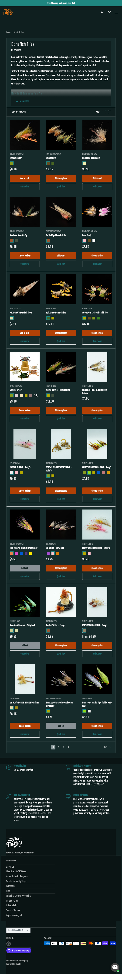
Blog (8, 891)
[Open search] (102, 12)
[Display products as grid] (104, 112)
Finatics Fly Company (17, 154)
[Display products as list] (109, 112)
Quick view (24, 186)
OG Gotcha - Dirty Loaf (55, 548)
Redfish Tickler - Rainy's (55, 625)
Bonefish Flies (19, 32)
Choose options (61, 178)
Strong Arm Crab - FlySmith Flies (95, 312)
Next (105, 747)
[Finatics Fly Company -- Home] (14, 842)
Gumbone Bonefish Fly (18, 235)
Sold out (24, 568)
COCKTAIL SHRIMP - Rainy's (20, 467)
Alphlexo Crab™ (16, 390)
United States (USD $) (15, 930)
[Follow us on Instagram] (8, 943)
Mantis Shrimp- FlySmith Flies (58, 390)
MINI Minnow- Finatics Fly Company (23, 548)
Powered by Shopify (13, 964)
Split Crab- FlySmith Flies (56, 312)
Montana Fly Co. (15, 309)
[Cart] (109, 12)
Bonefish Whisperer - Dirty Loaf (22, 625)
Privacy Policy (12, 905)
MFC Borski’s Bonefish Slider (21, 312)
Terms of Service (13, 910)
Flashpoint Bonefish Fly (91, 158)
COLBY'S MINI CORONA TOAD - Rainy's (96, 467)
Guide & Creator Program (16, 876)
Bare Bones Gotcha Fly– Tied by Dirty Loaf (97, 704)
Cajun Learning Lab (14, 915)
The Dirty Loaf (51, 544)
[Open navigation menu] (116, 12)
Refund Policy (12, 900)
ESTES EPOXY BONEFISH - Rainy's (94, 625)
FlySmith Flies (51, 309)
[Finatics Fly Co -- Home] (8, 12)
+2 (36, 395)
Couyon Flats (51, 158)
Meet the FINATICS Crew (16, 871)
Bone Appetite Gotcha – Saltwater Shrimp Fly (59, 704)
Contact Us (10, 886)
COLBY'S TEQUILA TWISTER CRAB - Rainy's (59, 469)
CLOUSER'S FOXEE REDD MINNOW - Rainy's (95, 391)
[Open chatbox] (115, 967)
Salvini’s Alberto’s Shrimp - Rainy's (96, 548)
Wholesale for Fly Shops (16, 881)
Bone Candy (87, 235)
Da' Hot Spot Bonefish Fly (56, 235)
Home (8, 32)
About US (10, 866)
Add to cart (24, 178)
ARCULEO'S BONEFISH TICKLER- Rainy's (24, 702)
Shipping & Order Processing (18, 895)
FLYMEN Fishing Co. (16, 386)
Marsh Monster (16, 158)
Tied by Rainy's (87, 386)
